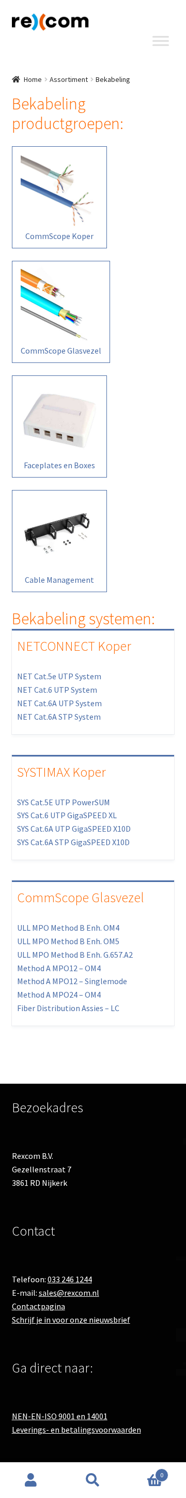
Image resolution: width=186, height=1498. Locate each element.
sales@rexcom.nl (69, 1292)
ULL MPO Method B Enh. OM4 (68, 927)
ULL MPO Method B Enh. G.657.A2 (75, 954)
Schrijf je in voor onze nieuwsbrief (71, 1319)
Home (33, 79)
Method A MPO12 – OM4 (59, 968)
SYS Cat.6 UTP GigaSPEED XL (67, 815)
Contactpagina (38, 1306)
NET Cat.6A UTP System (59, 703)
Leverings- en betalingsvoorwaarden (76, 1429)
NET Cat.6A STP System (59, 716)
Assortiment (69, 79)
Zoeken (93, 1480)
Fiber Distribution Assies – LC (68, 1008)
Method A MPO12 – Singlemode (72, 981)
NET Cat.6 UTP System (57, 689)
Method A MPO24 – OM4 (59, 994)
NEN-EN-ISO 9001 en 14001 (59, 1416)
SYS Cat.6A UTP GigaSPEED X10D (74, 828)
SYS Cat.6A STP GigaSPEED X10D (73, 842)
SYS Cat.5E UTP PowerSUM (63, 802)
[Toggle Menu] (160, 41)
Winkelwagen (143, 1471)
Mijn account (31, 1480)
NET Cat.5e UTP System (59, 676)
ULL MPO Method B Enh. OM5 (68, 941)
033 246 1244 (70, 1279)
